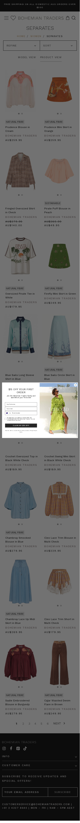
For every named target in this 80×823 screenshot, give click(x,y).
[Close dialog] (75, 385)
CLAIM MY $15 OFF (21, 426)
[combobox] (8, 413)
